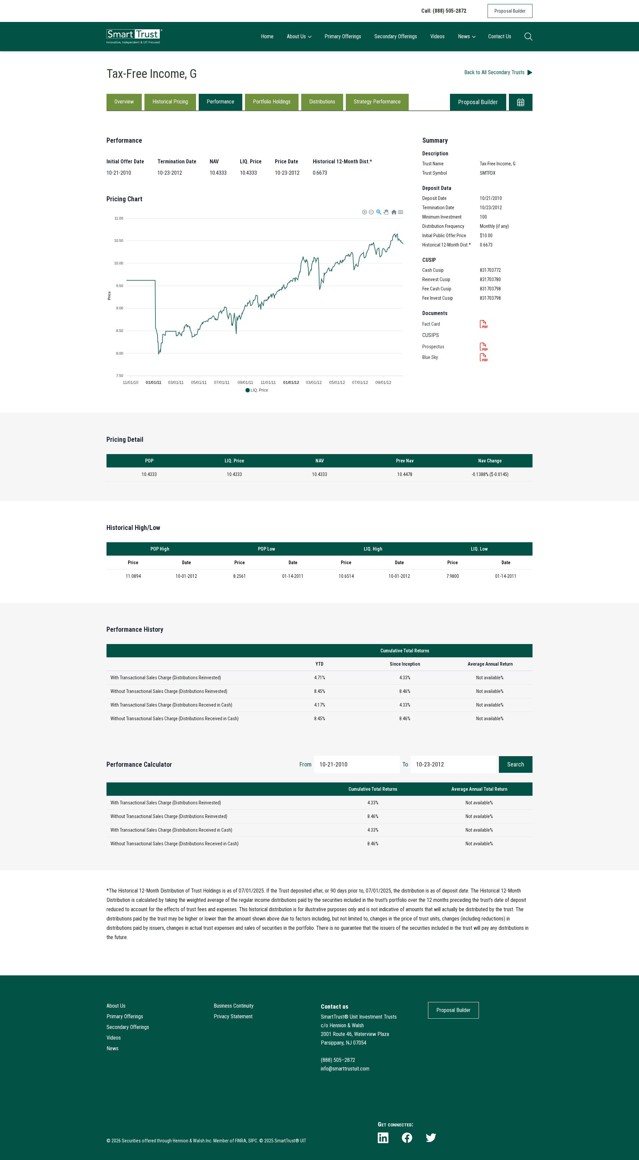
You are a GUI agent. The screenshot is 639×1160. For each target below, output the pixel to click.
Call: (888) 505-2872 (443, 11)
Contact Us (499, 36)
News (464, 36)
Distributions (322, 101)
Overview (124, 101)
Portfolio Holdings (272, 101)
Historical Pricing (170, 101)
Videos (437, 36)
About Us (296, 36)
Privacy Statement (233, 1016)
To (405, 764)
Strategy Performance (377, 101)
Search (515, 764)
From (306, 764)
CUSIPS (430, 335)
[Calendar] (520, 102)
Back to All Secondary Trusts (494, 72)
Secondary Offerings (395, 36)
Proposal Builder (510, 11)
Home (267, 36)
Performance (220, 101)
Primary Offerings (342, 36)
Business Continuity (234, 1006)
